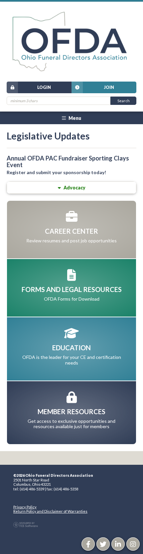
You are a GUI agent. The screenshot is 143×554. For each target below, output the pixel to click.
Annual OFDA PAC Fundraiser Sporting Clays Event (68, 161)
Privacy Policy (25, 507)
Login (44, 87)
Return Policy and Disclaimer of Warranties (50, 511)
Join (109, 87)
